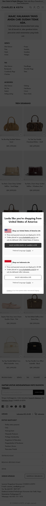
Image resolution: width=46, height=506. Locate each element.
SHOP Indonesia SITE (23, 277)
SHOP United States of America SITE (23, 245)
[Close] (41, 215)
